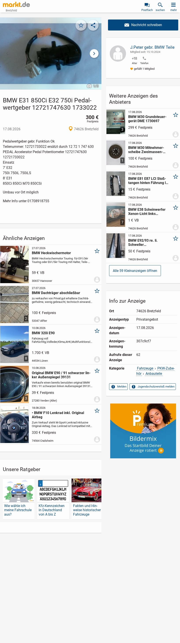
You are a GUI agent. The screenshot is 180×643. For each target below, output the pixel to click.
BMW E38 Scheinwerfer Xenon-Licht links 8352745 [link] (147, 211)
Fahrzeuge (145, 368)
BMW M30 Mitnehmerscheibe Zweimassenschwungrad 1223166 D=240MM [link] (146, 150)
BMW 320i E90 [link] (43, 333)
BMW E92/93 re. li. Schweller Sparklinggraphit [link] (143, 242)
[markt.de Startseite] (16, 4)
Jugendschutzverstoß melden (156, 386)
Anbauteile (154, 374)
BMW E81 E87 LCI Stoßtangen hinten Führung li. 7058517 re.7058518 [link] (148, 181)
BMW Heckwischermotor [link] (51, 253)
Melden (121, 386)
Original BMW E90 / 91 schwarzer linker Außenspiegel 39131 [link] (61, 375)
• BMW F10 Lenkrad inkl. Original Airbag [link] (58, 415)
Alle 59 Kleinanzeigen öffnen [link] (135, 271)
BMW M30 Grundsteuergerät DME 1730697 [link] (147, 119)
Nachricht (143, 25)
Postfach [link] (147, 10)
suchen (160, 10)
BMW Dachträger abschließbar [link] (56, 293)
